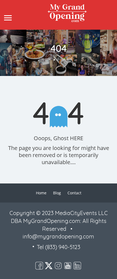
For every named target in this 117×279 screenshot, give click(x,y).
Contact (74, 192)
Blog (57, 192)
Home (46, 59)
